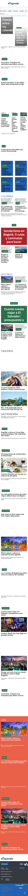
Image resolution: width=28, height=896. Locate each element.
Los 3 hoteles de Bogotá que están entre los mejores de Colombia (15, 124)
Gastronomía (9, 876)
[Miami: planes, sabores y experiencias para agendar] (7, 279)
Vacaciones (15, 11)
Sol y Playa (7, 868)
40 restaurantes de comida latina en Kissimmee (13, 455)
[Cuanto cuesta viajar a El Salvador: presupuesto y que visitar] (14, 298)
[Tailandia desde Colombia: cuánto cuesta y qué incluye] (7, 164)
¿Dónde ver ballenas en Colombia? (19, 256)
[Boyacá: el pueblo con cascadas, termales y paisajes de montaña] (7, 249)
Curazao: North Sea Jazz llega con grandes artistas (20, 36)
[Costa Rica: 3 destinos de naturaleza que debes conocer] (21, 327)
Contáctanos (19, 885)
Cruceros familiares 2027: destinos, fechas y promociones (13, 388)
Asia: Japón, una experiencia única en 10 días (6, 188)
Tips (26, 11)
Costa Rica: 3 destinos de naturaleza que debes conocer (12, 63)
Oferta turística (3, 868)
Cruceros (8, 874)
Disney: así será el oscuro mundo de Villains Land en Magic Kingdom (6, 336)
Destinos (10, 11)
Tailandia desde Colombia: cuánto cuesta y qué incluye (7, 172)
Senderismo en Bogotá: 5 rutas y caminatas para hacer (14, 236)
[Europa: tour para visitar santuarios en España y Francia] (21, 164)
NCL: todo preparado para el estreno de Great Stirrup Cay (11, 408)
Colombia (21, 11)
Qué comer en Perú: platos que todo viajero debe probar (12, 515)
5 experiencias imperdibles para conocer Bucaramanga (12, 150)
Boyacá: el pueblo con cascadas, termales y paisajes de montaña (5, 258)
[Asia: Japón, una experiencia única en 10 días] (7, 180)
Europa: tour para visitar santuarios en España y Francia (20, 172)
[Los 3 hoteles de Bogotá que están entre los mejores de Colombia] (7, 201)
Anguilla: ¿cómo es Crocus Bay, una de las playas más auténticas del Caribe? (13, 434)
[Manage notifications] (25, 893)
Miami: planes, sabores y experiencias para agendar (6, 286)
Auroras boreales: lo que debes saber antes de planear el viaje (12, 83)
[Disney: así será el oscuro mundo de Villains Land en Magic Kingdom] (7, 327)
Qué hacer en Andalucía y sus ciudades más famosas (20, 187)
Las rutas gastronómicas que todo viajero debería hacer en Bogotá (13, 495)
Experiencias (9, 871)
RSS (20, 888)
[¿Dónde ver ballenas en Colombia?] (21, 249)
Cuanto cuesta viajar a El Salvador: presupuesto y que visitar (5, 122)
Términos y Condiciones (7, 894)
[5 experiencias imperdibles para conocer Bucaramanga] (14, 140)
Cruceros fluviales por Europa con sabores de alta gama (13, 475)
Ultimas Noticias (8, 879)
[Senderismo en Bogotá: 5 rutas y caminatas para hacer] (14, 220)
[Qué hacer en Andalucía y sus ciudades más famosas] (21, 180)
